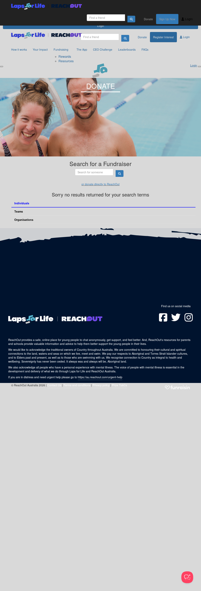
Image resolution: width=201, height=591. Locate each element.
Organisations (23, 220)
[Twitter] (176, 317)
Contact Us (54, 385)
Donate (148, 19)
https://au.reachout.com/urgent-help (100, 377)
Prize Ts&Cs (119, 385)
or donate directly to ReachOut (100, 184)
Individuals (21, 203)
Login (188, 19)
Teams (18, 211)
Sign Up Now (167, 19)
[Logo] (46, 6)
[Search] (131, 19)
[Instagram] (189, 317)
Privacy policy (101, 385)
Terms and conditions (77, 385)
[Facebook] (163, 317)
